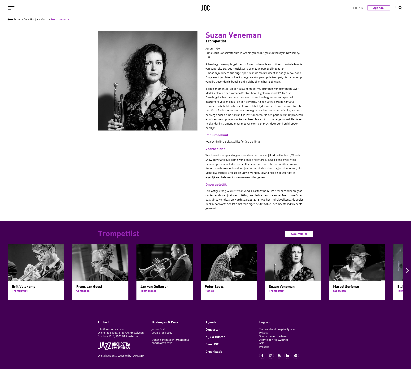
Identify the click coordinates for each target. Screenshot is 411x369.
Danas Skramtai (161, 340)
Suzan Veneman (60, 19)
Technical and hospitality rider (277, 329)
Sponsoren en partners (273, 336)
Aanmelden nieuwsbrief (273, 340)
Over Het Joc (31, 19)
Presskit (264, 347)
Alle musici (299, 233)
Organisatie (214, 351)
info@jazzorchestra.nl (111, 329)
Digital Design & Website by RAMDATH (121, 355)
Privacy (263, 332)
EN (355, 8)
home (17, 19)
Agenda (378, 7)
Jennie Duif (158, 329)
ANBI (262, 343)
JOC (205, 9)
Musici (44, 19)
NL (363, 8)
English (264, 322)
